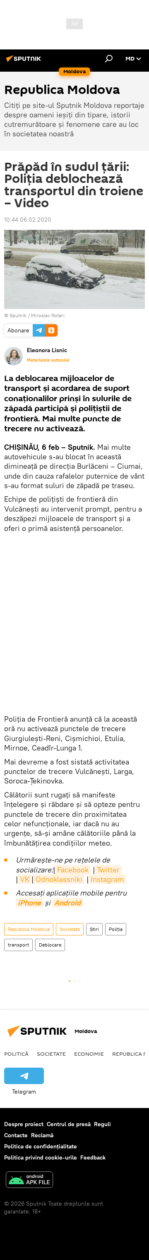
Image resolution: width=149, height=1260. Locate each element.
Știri (94, 929)
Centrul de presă (69, 1124)
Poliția (116, 929)
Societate (70, 929)
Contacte (16, 1135)
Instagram (107, 879)
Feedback (93, 1157)
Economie (89, 1053)
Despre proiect (23, 1124)
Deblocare (50, 945)
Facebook (73, 869)
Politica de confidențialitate (40, 1146)
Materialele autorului (48, 360)
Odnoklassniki (59, 879)
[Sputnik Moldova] (25, 61)
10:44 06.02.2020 (27, 219)
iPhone (29, 902)
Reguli (102, 1124)
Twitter (108, 869)
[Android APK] (29, 1180)
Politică (16, 1053)
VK (24, 879)
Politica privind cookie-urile (40, 1157)
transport (18, 945)
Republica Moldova (29, 929)
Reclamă (42, 1135)
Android (67, 902)
